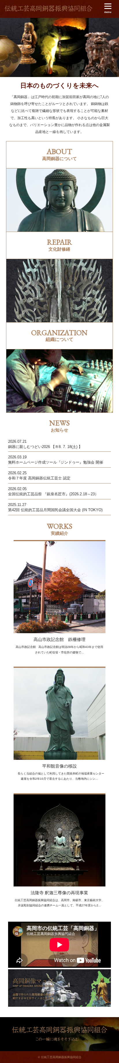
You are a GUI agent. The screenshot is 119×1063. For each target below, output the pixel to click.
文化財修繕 (59, 290)
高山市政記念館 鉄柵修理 (59, 639)
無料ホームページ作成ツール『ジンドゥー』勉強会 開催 (55, 462)
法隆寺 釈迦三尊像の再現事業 (59, 892)
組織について (59, 381)
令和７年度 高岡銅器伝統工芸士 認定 (39, 478)
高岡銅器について (59, 200)
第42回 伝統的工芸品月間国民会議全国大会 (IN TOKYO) (55, 510)
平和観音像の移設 (59, 766)
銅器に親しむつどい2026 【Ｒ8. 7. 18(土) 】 (45, 447)
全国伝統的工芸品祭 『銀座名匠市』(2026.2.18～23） (53, 494)
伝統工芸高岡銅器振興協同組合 (48, 10)
